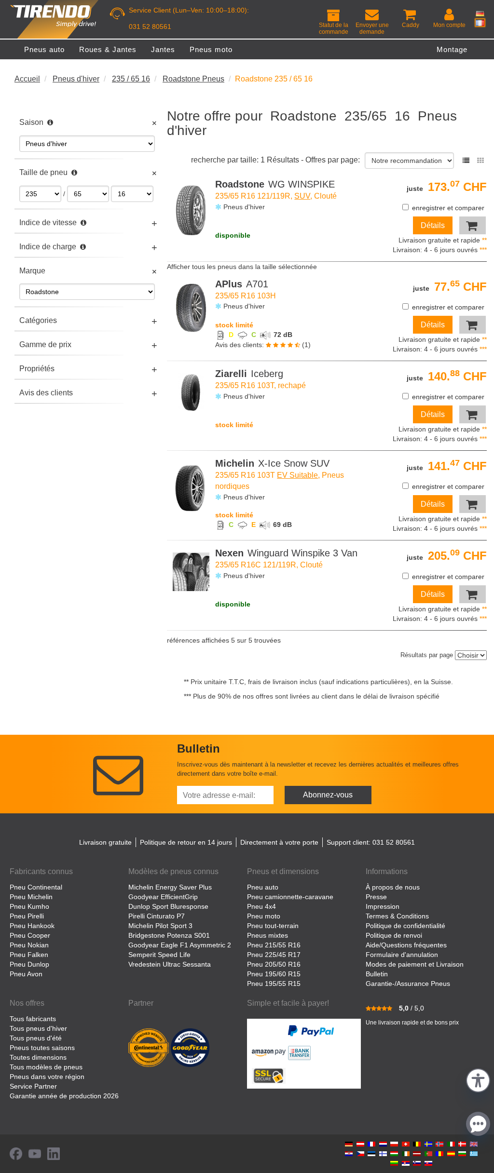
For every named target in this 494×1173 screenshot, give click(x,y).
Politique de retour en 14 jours (186, 842)
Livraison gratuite (105, 842)
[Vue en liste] (466, 160)
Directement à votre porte (279, 842)
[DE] (480, 13)
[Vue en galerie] (480, 160)
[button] (478, 1079)
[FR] (480, 22)
